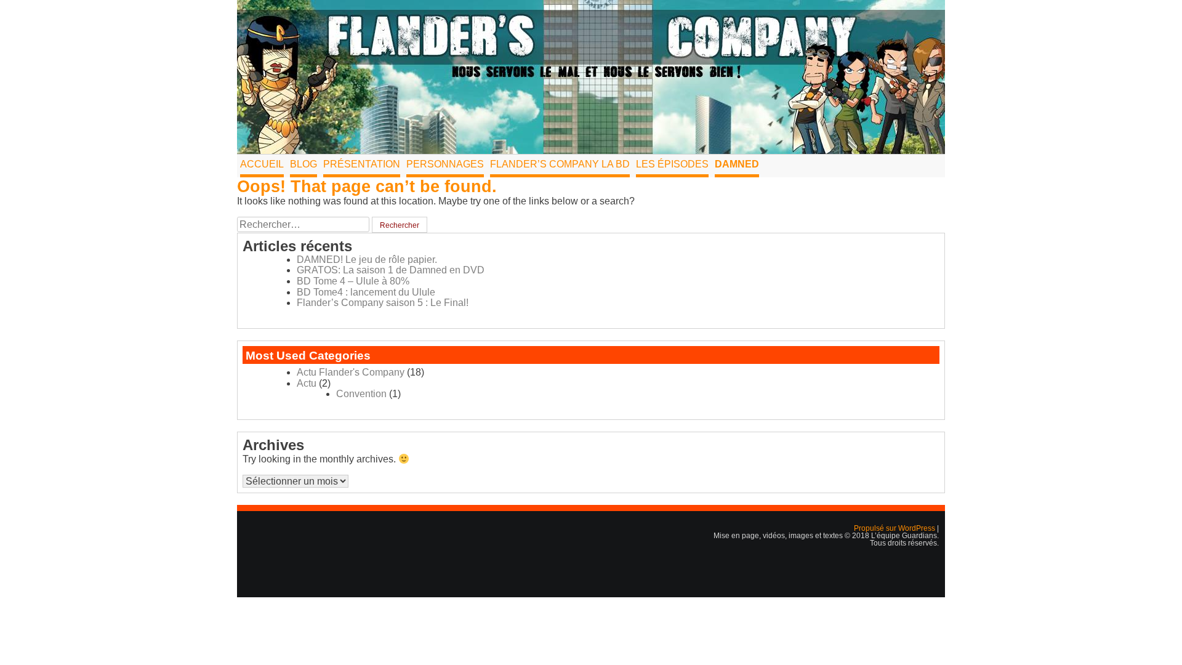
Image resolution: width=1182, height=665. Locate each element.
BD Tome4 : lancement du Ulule (366, 292)
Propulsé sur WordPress (895, 528)
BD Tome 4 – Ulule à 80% (353, 281)
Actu (306, 383)
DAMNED (737, 164)
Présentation (361, 164)
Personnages (445, 164)
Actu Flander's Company (350, 372)
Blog (303, 164)
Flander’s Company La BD (560, 164)
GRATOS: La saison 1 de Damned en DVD (390, 270)
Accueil (262, 164)
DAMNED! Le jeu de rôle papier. (367, 259)
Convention (361, 394)
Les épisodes (672, 164)
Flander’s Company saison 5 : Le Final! (382, 302)
